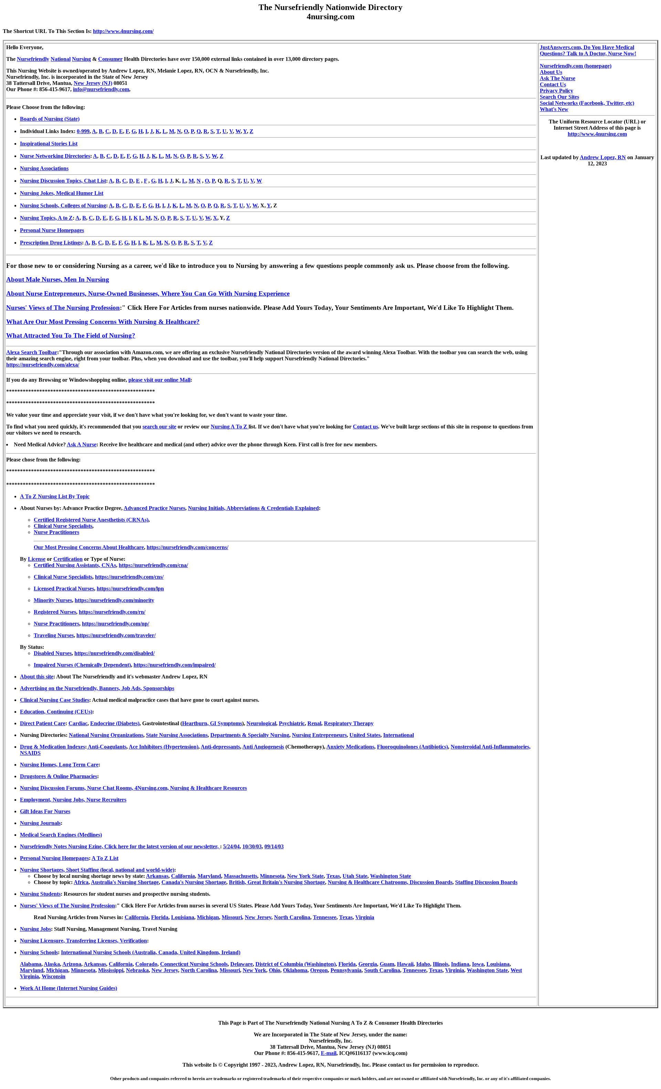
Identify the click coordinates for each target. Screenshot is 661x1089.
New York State (305, 876)
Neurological (261, 723)
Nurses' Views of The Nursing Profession (63, 307)
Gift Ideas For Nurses (45, 811)
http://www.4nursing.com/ (123, 31)
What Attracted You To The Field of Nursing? (70, 335)
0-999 (83, 131)
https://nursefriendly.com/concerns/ (187, 547)
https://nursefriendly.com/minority (114, 600)
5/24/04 (231, 846)
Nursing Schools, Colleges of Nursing (63, 205)
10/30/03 (252, 846)
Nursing (81, 59)
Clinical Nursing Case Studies (54, 700)
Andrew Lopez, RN (603, 157)
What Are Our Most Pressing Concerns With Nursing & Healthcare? (103, 321)
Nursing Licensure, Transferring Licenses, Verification (83, 941)
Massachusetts (240, 876)
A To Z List (105, 858)
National (61, 59)
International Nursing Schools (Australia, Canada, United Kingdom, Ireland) (150, 952)
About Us (551, 72)
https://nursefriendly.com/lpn (130, 588)
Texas (333, 876)
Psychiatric (292, 723)
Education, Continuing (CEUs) (56, 712)
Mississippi (110, 970)
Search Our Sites (559, 97)
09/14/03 (274, 846)
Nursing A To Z (230, 426)
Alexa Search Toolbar (31, 352)
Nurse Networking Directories (55, 156)
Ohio (274, 970)
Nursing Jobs (35, 929)
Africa (81, 882)
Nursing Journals (40, 823)
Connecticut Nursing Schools (194, 964)
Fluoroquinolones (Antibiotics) (412, 747)
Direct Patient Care (42, 723)
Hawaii (405, 964)
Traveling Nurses (54, 635)
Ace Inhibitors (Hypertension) (163, 747)
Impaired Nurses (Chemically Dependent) (82, 665)
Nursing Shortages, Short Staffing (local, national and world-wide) (97, 870)
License (36, 559)
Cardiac (78, 723)
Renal (314, 723)
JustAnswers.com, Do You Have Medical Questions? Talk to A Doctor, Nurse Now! (588, 50)
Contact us (365, 426)
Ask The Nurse (557, 78)
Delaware (241, 964)
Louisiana (182, 917)
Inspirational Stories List (48, 143)
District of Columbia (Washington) (295, 964)
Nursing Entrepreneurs (319, 735)
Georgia (367, 964)
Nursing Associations (44, 168)
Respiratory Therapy (349, 723)
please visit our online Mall (159, 380)
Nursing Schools (39, 952)
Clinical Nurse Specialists (63, 526)
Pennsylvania (345, 970)
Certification (68, 559)
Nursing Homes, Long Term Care (59, 764)
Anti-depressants (220, 747)
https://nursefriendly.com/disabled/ (114, 653)
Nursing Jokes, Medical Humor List (61, 193)
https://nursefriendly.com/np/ (115, 624)
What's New (554, 109)
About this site (36, 676)
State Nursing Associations (177, 735)
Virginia (364, 917)
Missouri (232, 917)
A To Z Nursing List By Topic (55, 496)
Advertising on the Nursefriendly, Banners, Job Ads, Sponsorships (97, 688)
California (183, 876)
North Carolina (292, 917)
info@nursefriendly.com (101, 89)
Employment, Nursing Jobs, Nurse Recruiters (73, 800)
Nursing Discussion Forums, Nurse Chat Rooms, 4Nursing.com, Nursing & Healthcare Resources (133, 788)
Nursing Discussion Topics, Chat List (63, 181)
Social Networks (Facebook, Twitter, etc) (587, 103)
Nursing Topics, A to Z (46, 218)
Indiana (460, 964)
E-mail (328, 1053)
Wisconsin (53, 976)
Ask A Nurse (81, 444)
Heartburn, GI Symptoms (212, 723)
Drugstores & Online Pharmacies (58, 776)
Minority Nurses (53, 600)
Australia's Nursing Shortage (125, 882)
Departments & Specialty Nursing (249, 735)
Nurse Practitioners (56, 532)
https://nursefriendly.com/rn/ (112, 612)
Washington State (390, 876)
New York (254, 970)
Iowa (478, 964)
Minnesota (272, 876)
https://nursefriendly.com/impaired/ (175, 665)
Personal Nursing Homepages (54, 858)
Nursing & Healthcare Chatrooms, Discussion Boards (390, 882)
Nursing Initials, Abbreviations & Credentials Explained (253, 508)
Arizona (71, 964)
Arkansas (157, 876)
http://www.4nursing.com (597, 134)
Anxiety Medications (350, 747)
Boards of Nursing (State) (50, 119)
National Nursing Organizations (106, 735)
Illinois (440, 964)
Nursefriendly (33, 59)
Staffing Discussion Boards (486, 882)
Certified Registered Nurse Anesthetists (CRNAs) (91, 520)
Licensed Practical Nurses (64, 588)
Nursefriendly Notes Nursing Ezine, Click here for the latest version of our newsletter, (120, 846)
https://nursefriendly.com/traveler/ (116, 635)
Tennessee (324, 917)
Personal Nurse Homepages (52, 230)
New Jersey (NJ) (93, 83)
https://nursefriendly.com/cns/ (129, 577)
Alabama (30, 964)
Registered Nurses (55, 612)
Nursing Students (40, 894)
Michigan (208, 917)
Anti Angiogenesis (263, 747)
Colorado (146, 964)
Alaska (52, 964)
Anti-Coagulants (106, 747)
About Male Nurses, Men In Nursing (57, 279)
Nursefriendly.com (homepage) (575, 66)
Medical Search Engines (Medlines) (61, 835)
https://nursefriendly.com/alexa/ (42, 365)
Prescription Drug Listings (51, 243)
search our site (159, 426)
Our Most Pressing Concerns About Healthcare (89, 547)
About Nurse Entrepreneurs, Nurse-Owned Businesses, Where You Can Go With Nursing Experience (148, 293)
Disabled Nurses (53, 653)
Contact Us (553, 84)
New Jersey (258, 917)
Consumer (110, 59)
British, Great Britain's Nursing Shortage (277, 882)
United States (364, 735)
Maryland (209, 876)
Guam (387, 964)
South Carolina (382, 970)
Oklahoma (295, 970)
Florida (159, 917)
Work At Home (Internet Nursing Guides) (68, 988)
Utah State (355, 876)
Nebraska (137, 970)
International (398, 735)
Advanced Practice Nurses (154, 508)
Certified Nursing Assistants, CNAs (75, 565)
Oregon (319, 970)
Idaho (423, 964)
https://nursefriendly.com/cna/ (153, 565)
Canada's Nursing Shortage (193, 882)
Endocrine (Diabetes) (114, 723)
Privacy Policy (556, 91)
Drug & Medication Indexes (52, 747)
